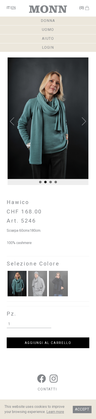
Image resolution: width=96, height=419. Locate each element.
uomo (48, 29)
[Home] (48, 9)
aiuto (48, 38)
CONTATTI (47, 389)
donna (48, 21)
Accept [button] (82, 409)
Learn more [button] (55, 412)
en (13, 8)
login (48, 47)
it (8, 8)
